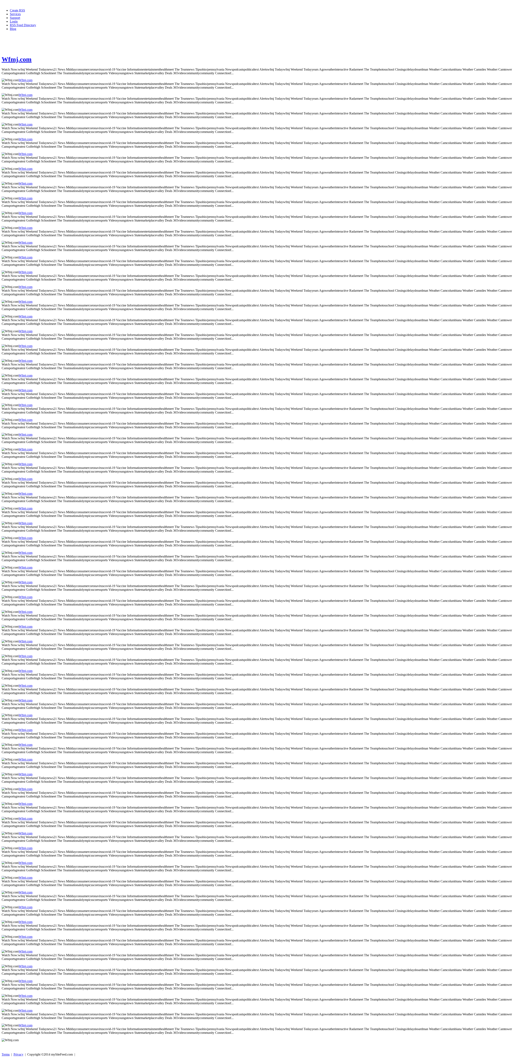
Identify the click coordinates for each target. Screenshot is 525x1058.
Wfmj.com (17, 59)
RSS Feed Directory (23, 25)
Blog (13, 29)
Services (15, 14)
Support (15, 17)
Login (14, 21)
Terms (6, 1054)
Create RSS (17, 10)
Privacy (18, 1054)
